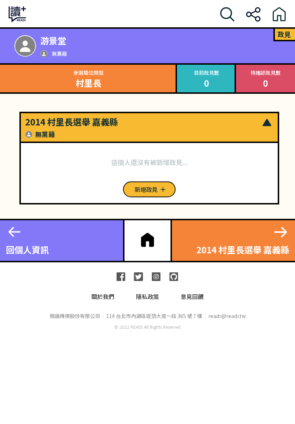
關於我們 (102, 296)
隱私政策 (147, 296)
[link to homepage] (147, 240)
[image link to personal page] (25, 46)
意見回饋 (192, 296)
